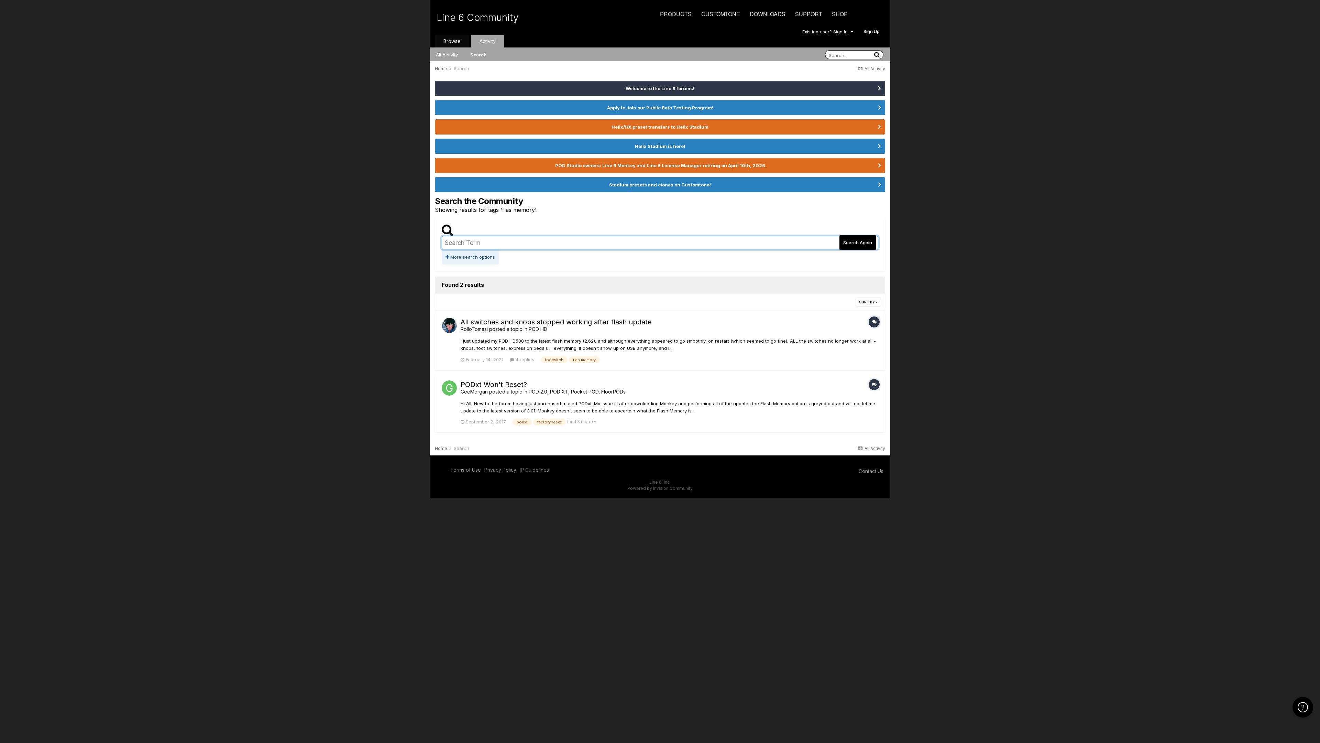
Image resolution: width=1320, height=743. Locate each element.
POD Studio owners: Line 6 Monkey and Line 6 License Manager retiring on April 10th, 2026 (660, 165)
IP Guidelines (534, 470)
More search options (472, 257)
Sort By (867, 302)
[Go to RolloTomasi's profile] (449, 325)
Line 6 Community (478, 17)
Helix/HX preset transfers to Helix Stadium (660, 127)
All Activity (447, 54)
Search (478, 54)
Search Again (857, 242)
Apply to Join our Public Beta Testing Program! (660, 107)
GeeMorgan (474, 392)
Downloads (767, 14)
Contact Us (871, 471)
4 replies (524, 359)
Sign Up (872, 31)
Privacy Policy (500, 470)
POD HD (538, 329)
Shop (840, 14)
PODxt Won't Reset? (494, 384)
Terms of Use (465, 470)
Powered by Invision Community (660, 488)
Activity (488, 41)
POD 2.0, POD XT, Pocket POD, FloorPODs (577, 392)
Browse (452, 41)
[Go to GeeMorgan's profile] (449, 388)
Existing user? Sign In (826, 31)
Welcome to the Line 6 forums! (660, 88)
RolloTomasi (474, 329)
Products (676, 14)
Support (808, 14)
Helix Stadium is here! (660, 146)
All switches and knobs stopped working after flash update (556, 322)
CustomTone (720, 14)
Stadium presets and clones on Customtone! (660, 184)
